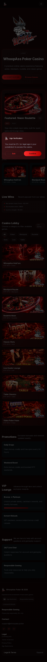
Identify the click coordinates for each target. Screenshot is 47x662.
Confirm (32, 154)
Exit (13, 154)
